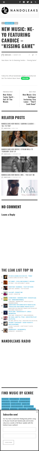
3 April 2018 (14, 128)
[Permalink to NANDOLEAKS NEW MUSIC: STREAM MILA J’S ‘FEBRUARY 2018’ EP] (20, 164)
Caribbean (5, 409)
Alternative (6, 404)
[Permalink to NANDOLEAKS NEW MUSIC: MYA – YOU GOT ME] (20, 188)
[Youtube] (31, 2)
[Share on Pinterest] (36, 55)
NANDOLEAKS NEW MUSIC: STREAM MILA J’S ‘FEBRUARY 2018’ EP (17, 150)
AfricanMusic (14, 399)
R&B (16, 23)
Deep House (22, 409)
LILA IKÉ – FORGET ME (15, 292)
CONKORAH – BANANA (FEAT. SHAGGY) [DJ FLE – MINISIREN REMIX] (22, 299)
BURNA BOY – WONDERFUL (17, 329)
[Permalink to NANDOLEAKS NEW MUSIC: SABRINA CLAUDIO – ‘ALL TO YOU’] (20, 139)
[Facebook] (20, 2)
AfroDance (14, 401)
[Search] (4, 2)
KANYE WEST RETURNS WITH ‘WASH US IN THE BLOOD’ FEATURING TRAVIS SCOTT (21, 305)
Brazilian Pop (28, 406)
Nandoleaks (9, 23)
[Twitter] (28, 2)
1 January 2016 (17, 55)
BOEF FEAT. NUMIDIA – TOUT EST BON (20, 287)
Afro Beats (6, 401)
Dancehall (13, 409)
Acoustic (5, 399)
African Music (25, 399)
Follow (25, 78)
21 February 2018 (16, 154)
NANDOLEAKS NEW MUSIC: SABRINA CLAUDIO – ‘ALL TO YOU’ (18, 124)
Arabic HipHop (16, 404)
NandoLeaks (7, 128)
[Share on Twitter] (32, 55)
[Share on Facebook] (29, 55)
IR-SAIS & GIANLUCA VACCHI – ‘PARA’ (20, 276)
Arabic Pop (26, 404)
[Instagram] (24, 2)
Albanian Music (24, 401)
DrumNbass (31, 409)
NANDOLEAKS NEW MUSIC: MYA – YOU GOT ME (18, 175)
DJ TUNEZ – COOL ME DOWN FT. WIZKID (21, 281)
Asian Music (6, 406)
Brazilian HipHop (17, 406)
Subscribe (8, 442)
